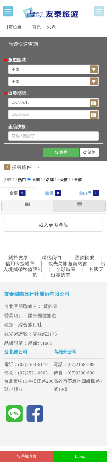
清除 (91, 152)
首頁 (36, 26)
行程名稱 (50, 180)
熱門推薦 (22, 180)
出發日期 (36, 180)
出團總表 (60, 275)
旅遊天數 (64, 180)
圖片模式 (27, 206)
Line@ (80, 456)
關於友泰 (18, 257)
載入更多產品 (53, 225)
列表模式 (80, 206)
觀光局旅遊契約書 (68, 263)
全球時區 (65, 269)
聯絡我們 (51, 257)
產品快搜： (19, 126)
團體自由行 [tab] (96, 193)
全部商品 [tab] (22, 193)
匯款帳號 (84, 257)
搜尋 (63, 152)
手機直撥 (28, 456)
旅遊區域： (19, 59)
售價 (78, 180)
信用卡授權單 (20, 263)
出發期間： (19, 93)
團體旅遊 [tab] (58, 193)
